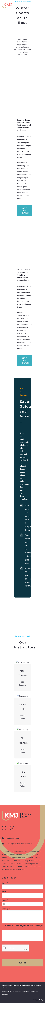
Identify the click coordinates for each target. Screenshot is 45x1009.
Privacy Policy (38, 1000)
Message (6, 909)
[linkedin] (12, 828)
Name (5, 883)
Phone (5, 900)
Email (5, 891)
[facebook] (4, 828)
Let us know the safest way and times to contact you (22, 926)
